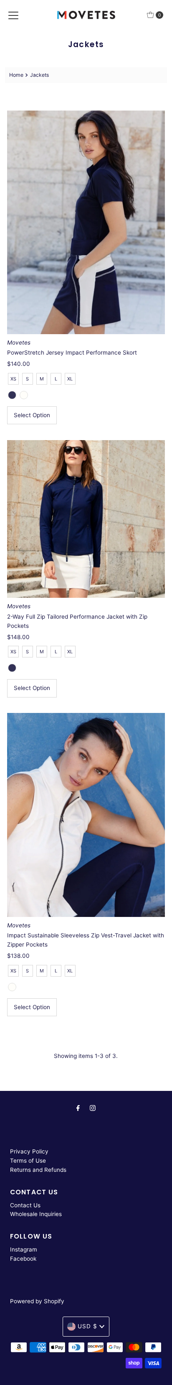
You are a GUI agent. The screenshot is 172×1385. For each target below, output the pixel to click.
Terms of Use (28, 1160)
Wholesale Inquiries (36, 1214)
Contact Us (25, 1205)
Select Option (32, 415)
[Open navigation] (13, 15)
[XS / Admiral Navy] (12, 395)
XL (70, 379)
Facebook (23, 1258)
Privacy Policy (29, 1151)
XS (13, 379)
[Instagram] (93, 1108)
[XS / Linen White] (24, 395)
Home (16, 75)
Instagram (23, 1249)
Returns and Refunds (38, 1169)
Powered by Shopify (37, 1301)
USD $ (87, 1326)
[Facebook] (78, 1108)
